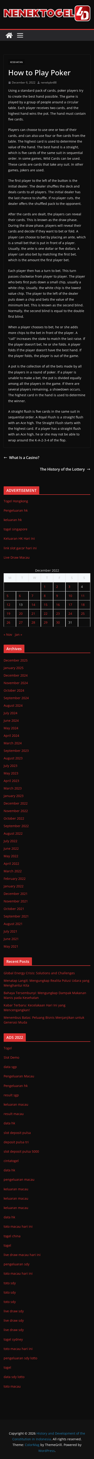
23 (58, 613)
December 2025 (16, 660)
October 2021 (14, 909)
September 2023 (16, 750)
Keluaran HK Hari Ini (19, 538)
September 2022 (16, 826)
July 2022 (10, 841)
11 (83, 596)
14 (33, 604)
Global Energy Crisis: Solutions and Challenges (39, 973)
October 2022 (14, 818)
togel (7, 1367)
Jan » (18, 634)
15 (45, 604)
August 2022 (13, 833)
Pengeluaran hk (16, 510)
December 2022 (16, 803)
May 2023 (11, 773)
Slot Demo (11, 1057)
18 (83, 604)
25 (83, 613)
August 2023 (13, 758)
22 (45, 613)
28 (33, 622)
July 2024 (10, 713)
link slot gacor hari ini (20, 548)
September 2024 (16, 698)
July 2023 (10, 765)
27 (21, 622)
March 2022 (13, 871)
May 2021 (11, 946)
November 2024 (16, 683)
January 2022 (14, 886)
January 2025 (14, 668)
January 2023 (14, 796)
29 (45, 622)
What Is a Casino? (24, 457)
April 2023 (11, 781)
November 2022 (16, 811)
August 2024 (13, 705)
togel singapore (15, 529)
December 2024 (16, 675)
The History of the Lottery (62, 469)
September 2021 (16, 916)
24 (70, 613)
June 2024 (11, 720)
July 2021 (10, 931)
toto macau (12, 1386)
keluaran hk (13, 520)
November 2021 (16, 901)
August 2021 (13, 924)
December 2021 (16, 893)
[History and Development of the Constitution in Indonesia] (9, 35)
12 (8, 604)
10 (70, 596)
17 (70, 604)
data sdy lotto (14, 1377)
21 (33, 613)
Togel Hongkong (16, 501)
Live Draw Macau (17, 557)
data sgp (10, 1067)
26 (8, 622)
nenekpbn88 (49, 82)
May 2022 (11, 856)
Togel (8, 1048)
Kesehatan (16, 62)
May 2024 (11, 728)
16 (58, 604)
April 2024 (11, 735)
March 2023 (13, 788)
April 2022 (11, 863)
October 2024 (14, 690)
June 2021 (11, 939)
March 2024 (13, 743)
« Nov (8, 634)
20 (21, 613)
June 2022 (11, 848)
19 (8, 613)
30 (58, 622)
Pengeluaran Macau (19, 1076)
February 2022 (15, 878)
